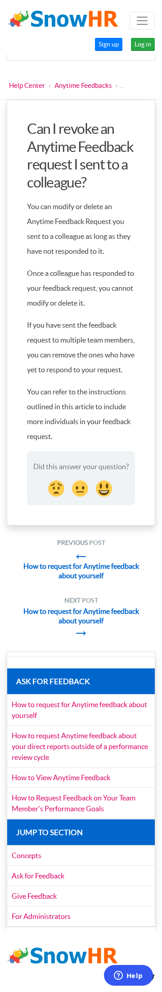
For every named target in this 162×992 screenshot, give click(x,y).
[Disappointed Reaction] (57, 487)
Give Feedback (34, 896)
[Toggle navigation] (142, 21)
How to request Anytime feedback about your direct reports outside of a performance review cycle (80, 746)
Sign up (109, 44)
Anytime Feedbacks (83, 85)
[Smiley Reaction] (105, 487)
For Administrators (41, 916)
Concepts (26, 855)
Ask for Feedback (38, 876)
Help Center (27, 85)
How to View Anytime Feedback (61, 777)
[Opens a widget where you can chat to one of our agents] (128, 976)
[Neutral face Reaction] (81, 487)
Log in (143, 44)
